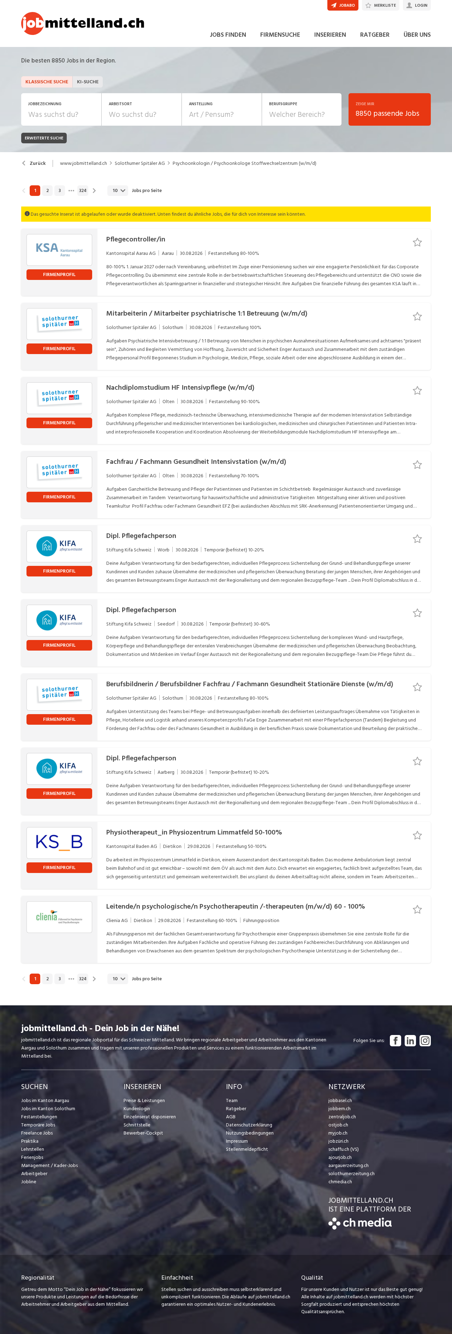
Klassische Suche (46, 82)
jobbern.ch (339, 1109)
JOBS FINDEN (228, 35)
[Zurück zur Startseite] (360, 1228)
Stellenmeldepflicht (247, 1149)
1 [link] (35, 191)
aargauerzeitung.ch (348, 1165)
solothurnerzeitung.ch (351, 1174)
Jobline (28, 1182)
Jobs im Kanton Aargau (45, 1100)
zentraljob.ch (342, 1117)
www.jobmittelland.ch (83, 163)
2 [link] (47, 191)
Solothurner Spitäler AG (140, 163)
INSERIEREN (330, 35)
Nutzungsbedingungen (250, 1133)
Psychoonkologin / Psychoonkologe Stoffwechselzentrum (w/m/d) (244, 163)
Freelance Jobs (37, 1133)
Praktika (29, 1141)
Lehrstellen (32, 1149)
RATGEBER (374, 35)
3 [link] (60, 191)
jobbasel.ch (340, 1100)
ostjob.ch (338, 1125)
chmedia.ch (340, 1182)
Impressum (237, 1141)
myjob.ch (337, 1133)
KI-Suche (88, 82)
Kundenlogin (137, 1109)
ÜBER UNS (417, 35)
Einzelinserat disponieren (150, 1117)
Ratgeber (236, 1109)
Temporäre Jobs (38, 1125)
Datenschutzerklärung (249, 1125)
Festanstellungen (39, 1117)
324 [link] (83, 191)
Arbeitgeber (34, 1174)
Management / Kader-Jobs (49, 1165)
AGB (231, 1117)
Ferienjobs (32, 1157)
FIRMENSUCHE (280, 35)
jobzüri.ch (338, 1141)
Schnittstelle (137, 1125)
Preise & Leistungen (144, 1100)
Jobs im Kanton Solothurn (48, 1109)
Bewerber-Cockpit (143, 1133)
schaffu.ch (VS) (343, 1149)
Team (232, 1100)
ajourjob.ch (340, 1157)
